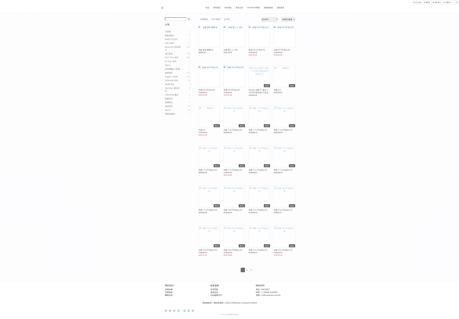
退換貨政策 (268, 7)
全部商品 (204, 19)
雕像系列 (169, 98)
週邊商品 (169, 102)
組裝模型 (169, 72)
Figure (168, 65)
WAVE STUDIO (171, 39)
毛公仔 (168, 110)
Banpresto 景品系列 (173, 48)
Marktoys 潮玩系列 (172, 89)
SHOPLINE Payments (233, 314)
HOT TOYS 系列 (171, 57)
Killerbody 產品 (171, 94)
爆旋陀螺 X (169, 35)
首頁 (207, 7)
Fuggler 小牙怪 (171, 76)
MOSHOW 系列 (171, 80)
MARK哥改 (169, 84)
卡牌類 (168, 31)
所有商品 (216, 7)
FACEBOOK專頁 (253, 7)
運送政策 (280, 7)
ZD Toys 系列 (170, 61)
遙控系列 (169, 106)
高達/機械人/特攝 (172, 69)
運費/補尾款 (170, 114)
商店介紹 (239, 7)
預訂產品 (228, 7)
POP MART (169, 43)
